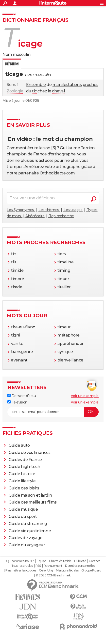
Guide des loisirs (24, 488)
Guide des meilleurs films (33, 502)
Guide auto (19, 445)
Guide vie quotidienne (30, 530)
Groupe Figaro (91, 570)
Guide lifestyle (22, 481)
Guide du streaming (28, 523)
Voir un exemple (85, 396)
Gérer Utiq (46, 570)
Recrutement (53, 566)
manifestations (67, 84)
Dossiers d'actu (23, 396)
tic (34, 91)
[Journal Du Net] (27, 607)
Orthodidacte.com (57, 173)
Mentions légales (67, 570)
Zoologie (15, 91)
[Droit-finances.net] (78, 607)
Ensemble (36, 84)
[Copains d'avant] (27, 616)
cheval (58, 91)
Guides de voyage (25, 537)
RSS (38, 566)
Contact (94, 561)
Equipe (41, 561)
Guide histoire (22, 473)
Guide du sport (23, 516)
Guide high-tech (24, 466)
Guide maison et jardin (30, 495)
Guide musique (23, 509)
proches (90, 84)
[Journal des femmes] (27, 597)
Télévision (19, 402)
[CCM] (78, 597)
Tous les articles (22, 566)
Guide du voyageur (27, 545)
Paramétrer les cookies (20, 570)
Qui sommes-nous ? (20, 561)
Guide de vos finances (30, 452)
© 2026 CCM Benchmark (53, 575)
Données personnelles (80, 566)
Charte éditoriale (60, 561)
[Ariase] (27, 626)
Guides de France (25, 459)
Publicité (80, 561)
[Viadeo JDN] (78, 616)
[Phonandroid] (78, 626)
